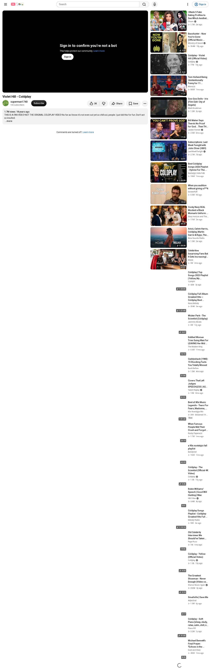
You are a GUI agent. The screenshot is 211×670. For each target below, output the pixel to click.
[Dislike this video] (103, 103)
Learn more (99, 51)
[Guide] (5, 4)
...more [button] (8, 121)
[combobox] (99, 4)
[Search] (144, 4)
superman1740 (19, 101)
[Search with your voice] (155, 4)
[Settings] (188, 4)
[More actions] (145, 103)
